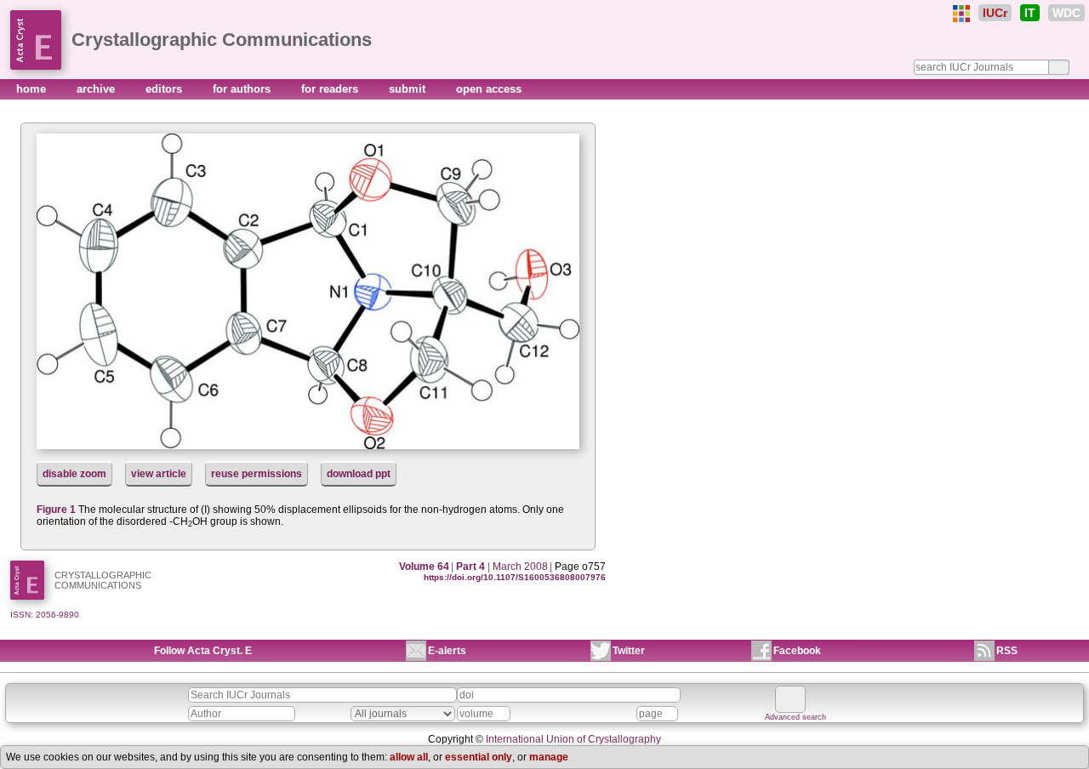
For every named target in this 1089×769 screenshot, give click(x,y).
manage (548, 757)
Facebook (797, 651)
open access (489, 89)
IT (1029, 13)
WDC (1066, 13)
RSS (1007, 651)
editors (165, 89)
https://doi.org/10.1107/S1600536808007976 (515, 577)
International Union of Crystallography (573, 739)
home (32, 89)
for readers (331, 89)
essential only (478, 757)
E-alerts (447, 651)
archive (97, 89)
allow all (409, 757)
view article (158, 474)
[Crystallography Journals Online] (961, 13)
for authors (243, 89)
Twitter (629, 651)
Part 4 (470, 566)
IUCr (995, 13)
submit (409, 89)
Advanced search (795, 717)
